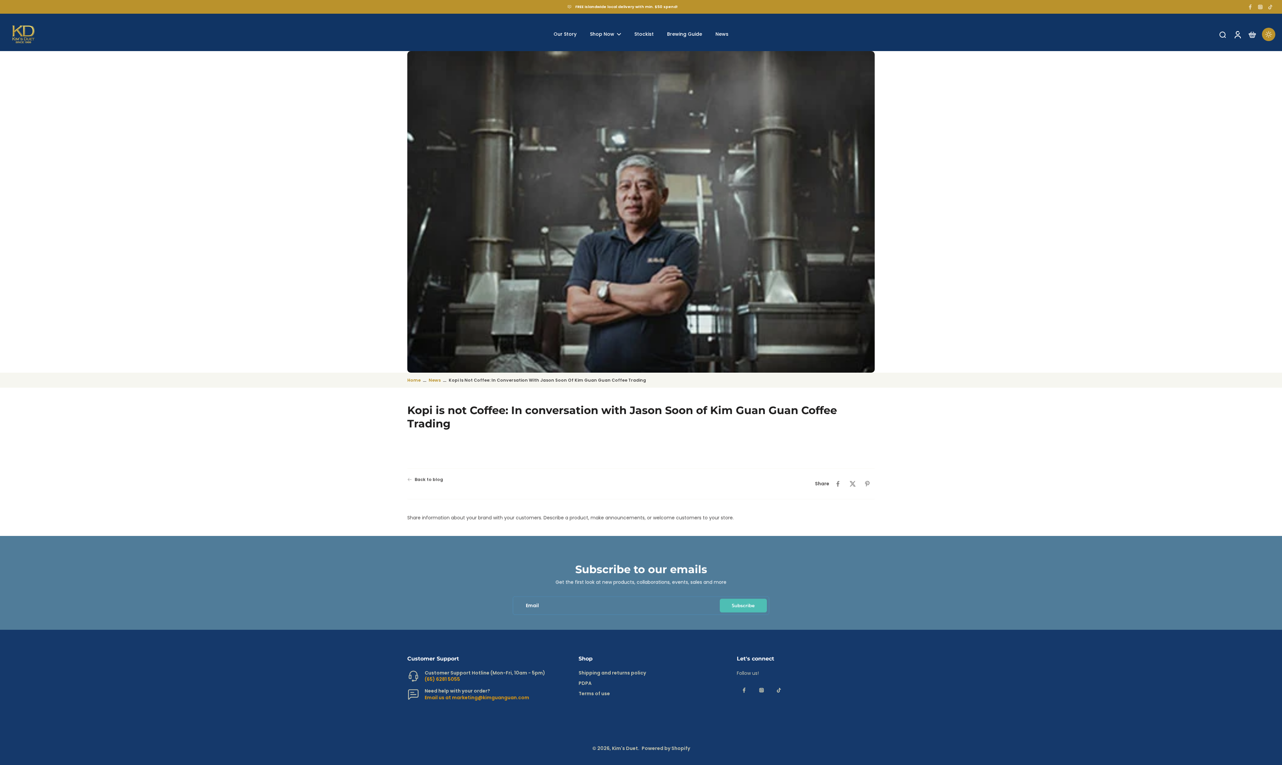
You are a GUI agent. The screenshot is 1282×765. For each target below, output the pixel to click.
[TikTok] (1270, 7)
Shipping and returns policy (612, 673)
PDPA (585, 683)
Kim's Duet (625, 748)
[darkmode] (1268, 34)
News (435, 380)
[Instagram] (1260, 7)
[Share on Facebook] (838, 483)
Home (414, 380)
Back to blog (429, 479)
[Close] (51, 743)
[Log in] (1237, 34)
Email (532, 605)
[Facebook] (1250, 7)
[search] (1222, 34)
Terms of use (594, 694)
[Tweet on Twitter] (852, 483)
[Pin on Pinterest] (867, 483)
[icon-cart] (1252, 34)
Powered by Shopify (666, 748)
